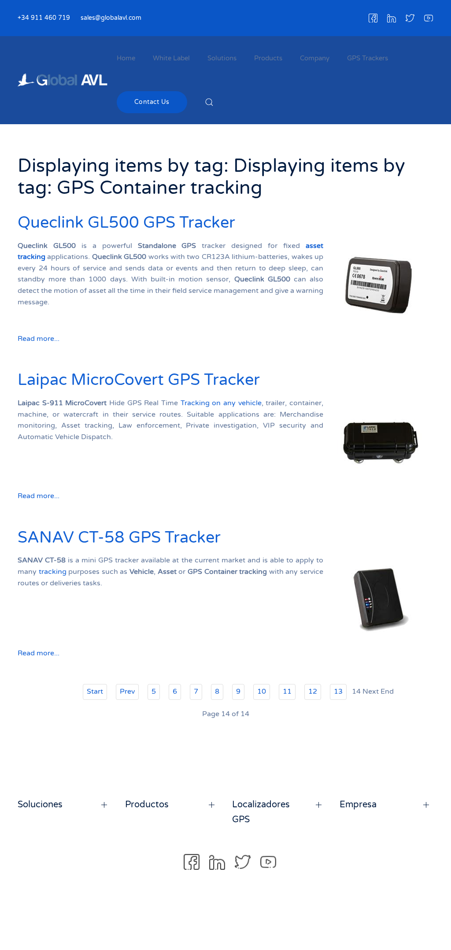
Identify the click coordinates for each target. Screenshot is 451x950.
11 (287, 691)
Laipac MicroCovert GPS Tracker (139, 379)
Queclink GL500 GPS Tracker (126, 222)
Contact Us (152, 102)
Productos (147, 804)
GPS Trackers (367, 58)
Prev (127, 691)
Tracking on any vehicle (221, 403)
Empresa (358, 804)
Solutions (222, 58)
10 (261, 691)
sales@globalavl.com (111, 18)
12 (312, 691)
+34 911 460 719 (44, 18)
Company (314, 58)
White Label (171, 58)
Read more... (38, 338)
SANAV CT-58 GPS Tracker (119, 537)
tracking (53, 571)
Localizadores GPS (261, 812)
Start (95, 691)
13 (338, 691)
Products (268, 58)
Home (126, 58)
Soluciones (40, 804)
